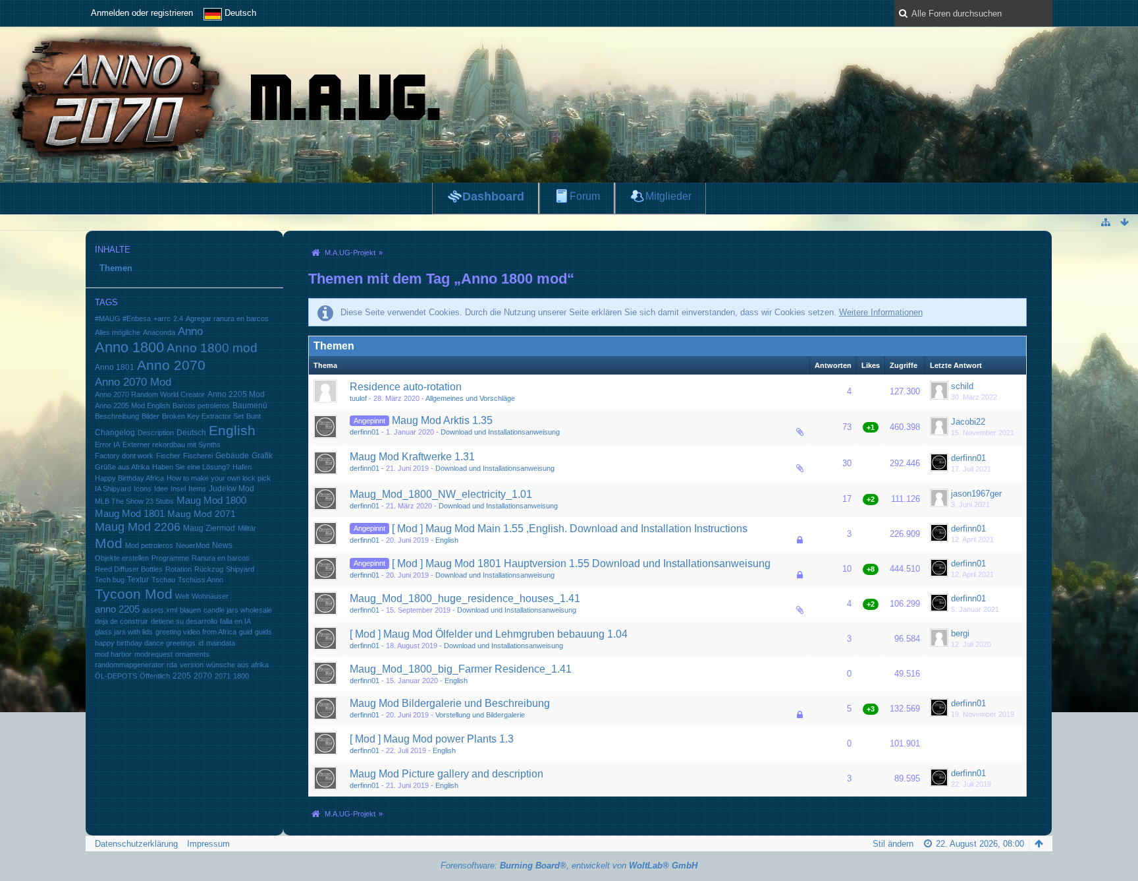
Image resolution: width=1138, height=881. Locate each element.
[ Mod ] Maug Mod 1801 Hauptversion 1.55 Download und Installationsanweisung (581, 563)
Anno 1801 (114, 367)
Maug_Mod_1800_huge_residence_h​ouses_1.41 (465, 598)
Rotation (178, 569)
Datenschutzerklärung (136, 844)
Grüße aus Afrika (122, 467)
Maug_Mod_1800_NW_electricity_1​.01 (441, 494)
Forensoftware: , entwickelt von (569, 865)
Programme (170, 558)
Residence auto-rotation (406, 386)
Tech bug (109, 580)
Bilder (150, 416)
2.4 (178, 318)
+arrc (162, 318)
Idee (161, 489)
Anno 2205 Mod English (132, 406)
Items (197, 489)
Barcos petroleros (201, 406)
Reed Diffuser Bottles (129, 569)
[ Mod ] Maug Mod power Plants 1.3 (432, 738)
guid (245, 632)
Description (156, 433)
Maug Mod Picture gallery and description (446, 773)
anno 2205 (117, 609)
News (222, 545)
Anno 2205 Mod (236, 394)
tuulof (358, 398)
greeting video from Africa (195, 632)
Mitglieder (668, 196)
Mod (108, 543)
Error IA (107, 444)
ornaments (192, 654)
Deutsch (191, 432)
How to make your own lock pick (219, 478)
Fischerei (198, 456)
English (232, 430)
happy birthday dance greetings (145, 643)
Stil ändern (893, 844)
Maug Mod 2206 (137, 526)
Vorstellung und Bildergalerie (480, 715)
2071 (222, 676)
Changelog (115, 432)
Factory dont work (124, 456)
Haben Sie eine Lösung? (191, 467)
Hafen (242, 467)
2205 (182, 675)
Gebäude (232, 455)
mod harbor (113, 654)
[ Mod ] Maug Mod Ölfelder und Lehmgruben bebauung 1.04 (489, 634)
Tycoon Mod (134, 594)
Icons (142, 489)
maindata (220, 643)
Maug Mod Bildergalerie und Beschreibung (450, 703)
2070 (203, 675)
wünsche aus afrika (237, 665)
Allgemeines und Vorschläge (470, 398)
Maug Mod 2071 (201, 513)
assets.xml (159, 610)
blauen (190, 610)
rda (172, 665)
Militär (247, 528)
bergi (960, 633)
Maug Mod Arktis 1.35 (442, 420)
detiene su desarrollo (184, 621)
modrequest (153, 654)
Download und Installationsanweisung (500, 432)
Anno (190, 331)
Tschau (163, 580)
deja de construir (121, 621)
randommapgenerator (129, 665)
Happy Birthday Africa (129, 478)
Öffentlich (155, 676)
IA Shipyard (113, 489)
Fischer (168, 456)
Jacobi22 (968, 422)
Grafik (262, 455)
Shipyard (240, 569)
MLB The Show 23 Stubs (134, 501)
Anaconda (159, 332)
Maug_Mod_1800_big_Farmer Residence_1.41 (461, 669)
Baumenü (249, 405)
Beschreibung (117, 416)
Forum (585, 196)
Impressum (208, 844)
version (191, 665)
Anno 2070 (171, 365)
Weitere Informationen (881, 312)
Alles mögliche (117, 332)
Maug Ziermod (209, 528)
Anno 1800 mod (212, 348)
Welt (182, 596)
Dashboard (493, 196)
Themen (115, 268)
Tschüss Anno (200, 580)
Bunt (253, 416)
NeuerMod (192, 545)
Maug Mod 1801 (130, 513)
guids (263, 632)
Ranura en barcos (221, 558)
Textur (138, 579)
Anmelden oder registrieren (142, 13)
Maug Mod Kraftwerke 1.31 (412, 456)
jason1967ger (976, 494)
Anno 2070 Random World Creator (150, 394)
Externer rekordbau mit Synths (171, 444)
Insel (178, 489)
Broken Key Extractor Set (203, 416)
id (200, 643)
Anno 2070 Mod (133, 382)
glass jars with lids (124, 632)
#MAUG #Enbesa (123, 318)
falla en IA (235, 621)
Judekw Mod (231, 488)
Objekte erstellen (122, 558)
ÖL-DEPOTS (116, 676)
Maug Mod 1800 (211, 500)
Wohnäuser (210, 596)
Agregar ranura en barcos (227, 318)
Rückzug (208, 569)
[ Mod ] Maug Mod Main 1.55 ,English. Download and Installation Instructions (569, 528)
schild (962, 386)
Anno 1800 (129, 347)
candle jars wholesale (237, 610)
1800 (241, 676)
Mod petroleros (149, 545)
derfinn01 (364, 432)
